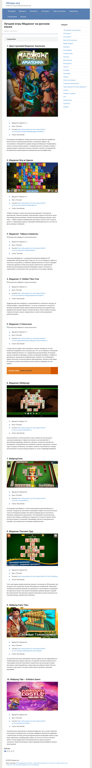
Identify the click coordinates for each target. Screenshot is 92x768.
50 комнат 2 (46, 11)
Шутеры (66, 107)
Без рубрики (67, 50)
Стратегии (66, 103)
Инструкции (67, 63)
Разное (65, 90)
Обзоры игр (13, 3)
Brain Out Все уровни (70, 40)
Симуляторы (73, 11)
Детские (23, 17)
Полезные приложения (71, 83)
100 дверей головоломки (72, 30)
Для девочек (67, 60)
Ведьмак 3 (22, 11)
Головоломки (12, 17)
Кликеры (66, 70)
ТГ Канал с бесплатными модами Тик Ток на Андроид (22, 765)
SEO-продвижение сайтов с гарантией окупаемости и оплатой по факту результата (42, 763)
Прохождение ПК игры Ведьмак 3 (75, 87)
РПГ (64, 97)
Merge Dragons (68, 43)
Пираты (66, 77)
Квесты (66, 67)
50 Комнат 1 (34, 11)
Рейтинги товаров (69, 93)
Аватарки (66, 47)
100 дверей (11, 11)
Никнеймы (67, 73)
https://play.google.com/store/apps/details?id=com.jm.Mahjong (38, 576)
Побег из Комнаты (59, 11)
